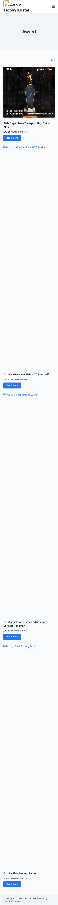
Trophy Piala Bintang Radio (19, 873)
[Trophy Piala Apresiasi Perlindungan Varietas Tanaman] (28, 505)
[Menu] (53, 6)
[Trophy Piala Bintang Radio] (28, 756)
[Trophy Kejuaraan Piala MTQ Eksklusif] (28, 257)
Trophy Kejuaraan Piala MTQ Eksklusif (26, 374)
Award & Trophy (19, 132)
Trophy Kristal (16, 10)
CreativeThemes (12, 901)
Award (6, 132)
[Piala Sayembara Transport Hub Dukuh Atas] (28, 92)
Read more (12, 137)
